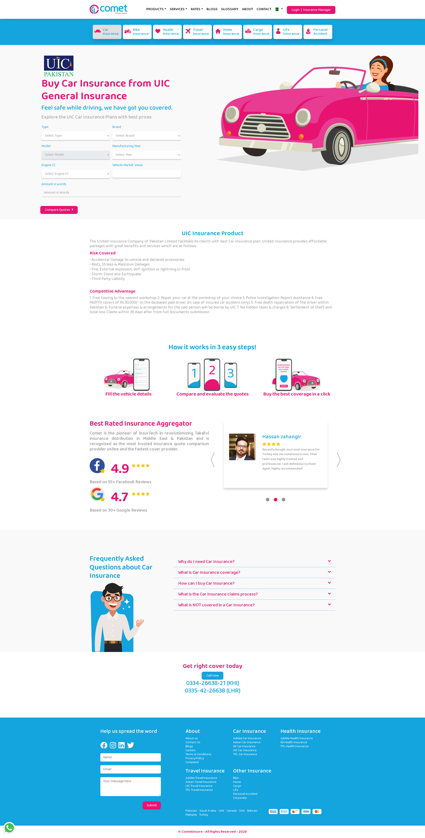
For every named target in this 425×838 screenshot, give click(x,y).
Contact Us (192, 742)
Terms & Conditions (198, 754)
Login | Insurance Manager (311, 10)
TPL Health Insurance (294, 746)
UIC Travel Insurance (198, 785)
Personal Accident (245, 793)
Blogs (212, 9)
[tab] (254, 561)
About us (191, 738)
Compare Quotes (58, 210)
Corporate (240, 797)
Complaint (192, 762)
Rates (195, 9)
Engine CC (48, 165)
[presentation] (212, 460)
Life (235, 789)
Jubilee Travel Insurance (201, 777)
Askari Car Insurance (247, 742)
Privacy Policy (194, 758)
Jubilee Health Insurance (296, 738)
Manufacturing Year (126, 146)
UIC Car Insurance (245, 750)
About (247, 9)
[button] (267, 499)
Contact (264, 9)
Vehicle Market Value (127, 165)
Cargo (237, 785)
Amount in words (53, 184)
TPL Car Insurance (245, 754)
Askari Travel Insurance (200, 781)
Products (155, 9)
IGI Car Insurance (244, 746)
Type (44, 127)
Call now (212, 675)
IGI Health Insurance (293, 742)
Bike (236, 777)
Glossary (229, 9)
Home (237, 781)
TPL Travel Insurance (199, 789)
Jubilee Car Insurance (247, 738)
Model (45, 146)
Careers (190, 750)
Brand (116, 127)
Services (177, 9)
